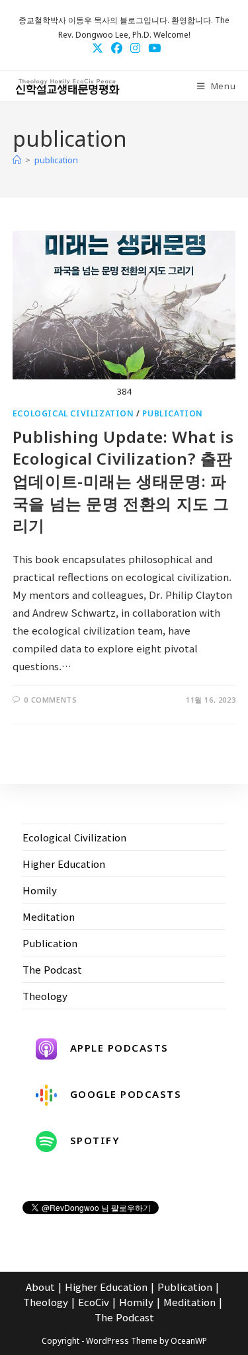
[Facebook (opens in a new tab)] (116, 48)
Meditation (48, 916)
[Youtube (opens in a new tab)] (152, 48)
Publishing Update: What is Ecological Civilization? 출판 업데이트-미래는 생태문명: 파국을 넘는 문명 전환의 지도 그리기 (123, 481)
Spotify (95, 1140)
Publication (172, 413)
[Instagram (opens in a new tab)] (135, 48)
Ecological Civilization (73, 413)
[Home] (17, 160)
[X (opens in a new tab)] (97, 48)
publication (56, 160)
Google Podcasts (126, 1094)
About (40, 1287)
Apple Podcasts (119, 1047)
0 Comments (50, 700)
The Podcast (52, 969)
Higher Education (63, 864)
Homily (39, 890)
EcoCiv (93, 1302)
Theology (44, 996)
